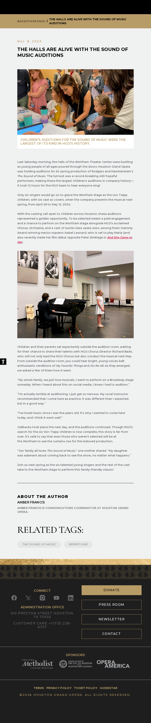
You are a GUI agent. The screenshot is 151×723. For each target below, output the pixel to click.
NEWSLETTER (112, 619)
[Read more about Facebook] (14, 598)
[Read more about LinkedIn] (70, 598)
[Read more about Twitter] (28, 598)
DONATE (111, 590)
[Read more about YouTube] (56, 598)
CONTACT (111, 634)
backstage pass (31, 21)
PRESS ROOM (111, 605)
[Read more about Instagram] (42, 598)
